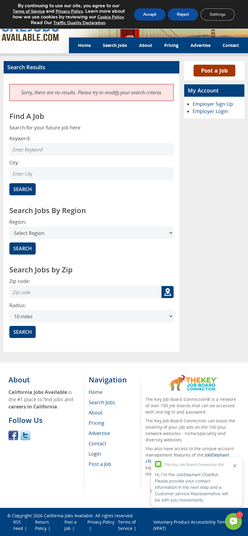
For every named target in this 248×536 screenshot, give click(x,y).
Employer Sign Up (213, 104)
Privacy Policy (100, 522)
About (145, 45)
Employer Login (210, 111)
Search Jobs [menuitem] (102, 402)
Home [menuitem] (96, 392)
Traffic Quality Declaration (79, 23)
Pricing (171, 45)
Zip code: (19, 281)
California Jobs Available (68, 515)
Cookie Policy (110, 17)
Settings (218, 14)
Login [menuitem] (95, 453)
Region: (17, 222)
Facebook (13, 435)
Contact (231, 45)
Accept (149, 14)
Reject (183, 14)
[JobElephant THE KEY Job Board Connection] (192, 378)
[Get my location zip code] (168, 292)
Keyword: (20, 138)
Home (84, 45)
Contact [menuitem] (97, 443)
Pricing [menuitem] (96, 423)
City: (14, 162)
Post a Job (214, 70)
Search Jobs (115, 45)
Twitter (25, 435)
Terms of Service (29, 11)
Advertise (200, 45)
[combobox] (91, 173)
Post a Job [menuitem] (100, 464)
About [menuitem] (96, 412)
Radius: (17, 305)
